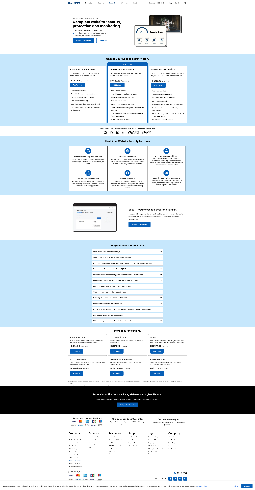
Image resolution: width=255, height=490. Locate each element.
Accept (247, 486)
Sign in (177, 3)
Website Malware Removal (95, 444)
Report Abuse (133, 443)
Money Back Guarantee (156, 449)
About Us (171, 437)
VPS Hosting (73, 449)
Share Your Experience (136, 446)
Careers (171, 446)
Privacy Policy (202, 486)
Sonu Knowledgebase (135, 440)
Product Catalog (114, 449)
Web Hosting (73, 446)
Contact (152, 3)
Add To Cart (77, 85)
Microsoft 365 (73, 455)
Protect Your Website (83, 40)
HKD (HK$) (160, 3)
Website (124, 3)
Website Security (74, 461)
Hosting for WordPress (76, 440)
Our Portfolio (172, 440)
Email (135, 3)
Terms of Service (154, 440)
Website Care (93, 440)
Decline (235, 486)
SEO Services (93, 448)
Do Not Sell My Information (153, 453)
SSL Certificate (74, 458)
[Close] (253, 482)
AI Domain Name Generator (114, 453)
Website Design (94, 437)
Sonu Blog (171, 443)
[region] (127, 485)
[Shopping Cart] (185, 2)
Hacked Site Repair (75, 467)
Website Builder (74, 452)
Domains (89, 3)
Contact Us (172, 449)
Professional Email (75, 443)
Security (112, 3)
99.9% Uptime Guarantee (157, 446)
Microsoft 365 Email (115, 440)
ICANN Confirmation (115, 446)
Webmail (112, 437)
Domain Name (74, 437)
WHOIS (111, 443)
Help (170, 3)
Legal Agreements (154, 443)
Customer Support (134, 437)
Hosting (101, 3)
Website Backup (74, 464)
